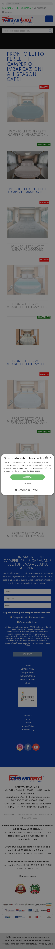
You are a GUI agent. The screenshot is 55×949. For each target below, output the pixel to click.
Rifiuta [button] (27, 483)
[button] (27, 489)
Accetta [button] (27, 477)
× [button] (50, 458)
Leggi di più (35, 471)
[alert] (27, 474)
